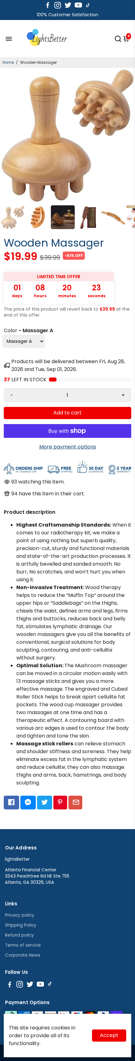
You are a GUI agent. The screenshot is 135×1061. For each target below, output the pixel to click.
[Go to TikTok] (88, 5)
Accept (109, 1035)
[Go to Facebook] (47, 5)
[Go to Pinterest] (60, 802)
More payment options (67, 446)
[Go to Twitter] (68, 5)
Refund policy (19, 935)
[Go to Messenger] (28, 802)
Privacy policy (19, 915)
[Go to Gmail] (75, 802)
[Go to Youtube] (78, 5)
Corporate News (22, 955)
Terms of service (23, 945)
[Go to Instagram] (58, 5)
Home (8, 62)
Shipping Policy (20, 925)
